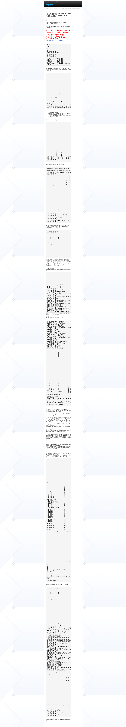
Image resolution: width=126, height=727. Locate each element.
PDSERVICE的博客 (56, 8)
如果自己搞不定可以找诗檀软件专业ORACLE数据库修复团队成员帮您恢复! (58, 31)
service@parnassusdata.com (54, 40)
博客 (52, 8)
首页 (50, 8)
